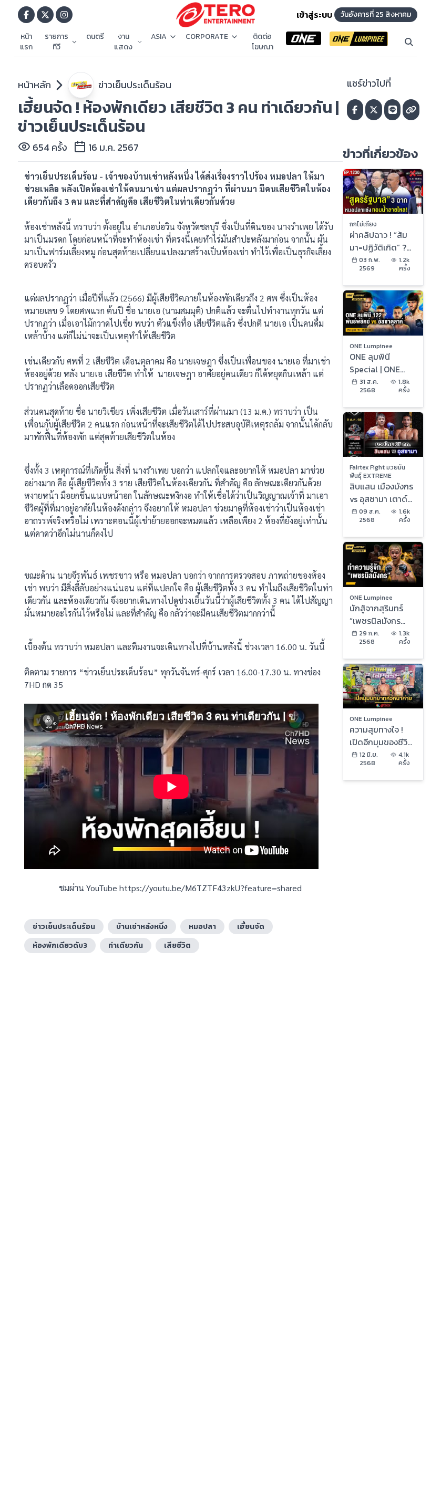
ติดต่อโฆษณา (262, 42)
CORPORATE (207, 37)
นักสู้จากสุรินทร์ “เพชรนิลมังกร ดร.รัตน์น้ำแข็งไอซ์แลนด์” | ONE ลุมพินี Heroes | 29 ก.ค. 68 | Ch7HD (382, 614)
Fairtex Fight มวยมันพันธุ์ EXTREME (377, 471)
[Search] (409, 42)
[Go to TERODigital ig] (64, 14)
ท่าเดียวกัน (125, 945)
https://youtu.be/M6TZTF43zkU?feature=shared (210, 887)
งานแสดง (123, 42)
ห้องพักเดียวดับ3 (60, 945)
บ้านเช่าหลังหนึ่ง (142, 926)
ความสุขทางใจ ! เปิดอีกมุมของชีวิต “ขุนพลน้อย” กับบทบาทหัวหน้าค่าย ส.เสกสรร (381, 735)
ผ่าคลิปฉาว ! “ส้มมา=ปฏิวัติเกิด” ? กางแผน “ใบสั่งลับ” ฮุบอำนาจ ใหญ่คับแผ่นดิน (382, 241)
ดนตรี (95, 37)
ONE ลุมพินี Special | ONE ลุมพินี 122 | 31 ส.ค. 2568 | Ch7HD (382, 362)
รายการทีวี (56, 42)
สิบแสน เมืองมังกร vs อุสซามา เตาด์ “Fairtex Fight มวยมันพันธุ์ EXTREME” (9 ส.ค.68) (381, 492)
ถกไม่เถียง (363, 224)
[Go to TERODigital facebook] (26, 14)
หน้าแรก (26, 42)
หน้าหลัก (34, 85)
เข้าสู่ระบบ (314, 14)
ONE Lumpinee (371, 346)
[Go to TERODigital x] (45, 14)
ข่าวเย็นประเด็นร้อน (134, 85)
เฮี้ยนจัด (250, 926)
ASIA (159, 37)
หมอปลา (202, 926)
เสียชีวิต (177, 945)
